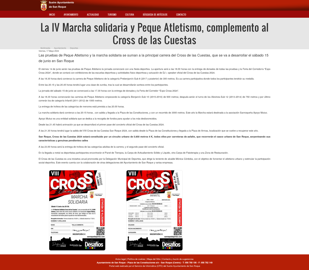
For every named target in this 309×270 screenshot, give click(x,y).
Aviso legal (120, 259)
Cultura (129, 14)
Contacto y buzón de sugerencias (178, 259)
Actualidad (93, 14)
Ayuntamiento (71, 14)
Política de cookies (136, 259)
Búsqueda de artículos (155, 14)
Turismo (112, 14)
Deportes (74, 48)
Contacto (181, 14)
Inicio (52, 14)
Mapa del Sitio (153, 259)
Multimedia (45, 48)
